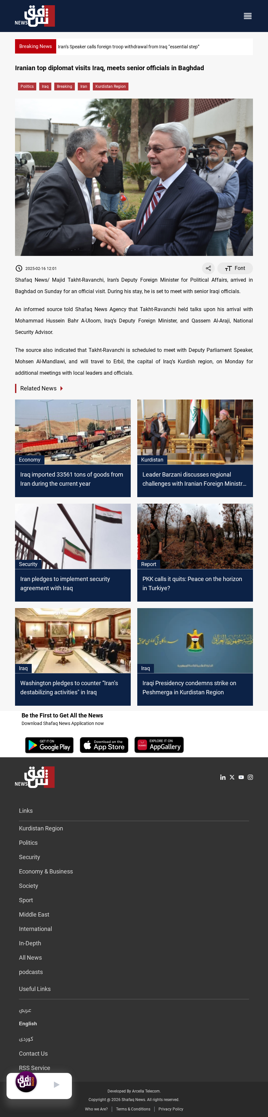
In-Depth (30, 943)
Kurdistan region (110, 86)
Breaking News (35, 46)
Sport (26, 900)
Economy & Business (46, 871)
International (35, 928)
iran (83, 86)
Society (28, 885)
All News (30, 957)
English (28, 1025)
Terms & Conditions (133, 1109)
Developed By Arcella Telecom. (134, 1091)
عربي (25, 1010)
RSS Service (34, 1067)
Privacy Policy (171, 1109)
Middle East (34, 914)
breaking (64, 86)
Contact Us (33, 1053)
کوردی (26, 1039)
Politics (27, 86)
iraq (45, 86)
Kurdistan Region (41, 828)
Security (29, 857)
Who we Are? (96, 1109)
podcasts (31, 971)
